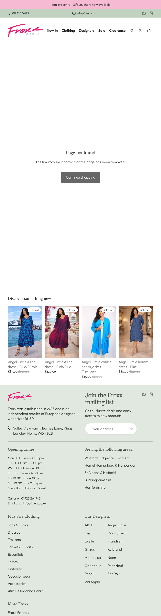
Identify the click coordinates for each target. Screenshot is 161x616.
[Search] (132, 30)
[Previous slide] (12, 331)
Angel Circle (117, 525)
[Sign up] (131, 429)
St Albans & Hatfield (100, 472)
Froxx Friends (18, 612)
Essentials (16, 554)
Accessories (17, 583)
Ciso (88, 533)
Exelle (89, 541)
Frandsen (115, 541)
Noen (112, 557)
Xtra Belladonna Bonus (26, 591)
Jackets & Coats (20, 547)
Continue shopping (80, 177)
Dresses (14, 532)
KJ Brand (115, 549)
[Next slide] (38, 331)
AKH (88, 525)
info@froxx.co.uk (87, 13)
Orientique (93, 565)
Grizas (90, 549)
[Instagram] (150, 13)
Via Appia (92, 582)
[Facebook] (144, 13)
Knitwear (15, 569)
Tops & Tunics (18, 525)
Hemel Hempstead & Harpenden (110, 465)
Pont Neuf (115, 565)
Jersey (13, 561)
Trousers (14, 539)
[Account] (140, 30)
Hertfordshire (95, 487)
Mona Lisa (93, 557)
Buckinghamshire (98, 480)
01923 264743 (20, 13)
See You (114, 573)
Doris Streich (117, 533)
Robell (89, 573)
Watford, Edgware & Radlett (107, 458)
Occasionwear (19, 576)
